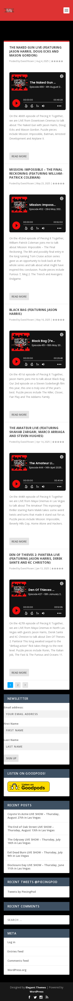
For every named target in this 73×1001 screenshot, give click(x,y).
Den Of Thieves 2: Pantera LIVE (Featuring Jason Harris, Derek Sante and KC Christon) (35, 559)
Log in (11, 942)
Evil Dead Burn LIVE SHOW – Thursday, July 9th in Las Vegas (35, 854)
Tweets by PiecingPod (21, 891)
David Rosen (27, 61)
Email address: (13, 707)
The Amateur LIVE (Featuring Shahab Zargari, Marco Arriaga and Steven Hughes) (37, 432)
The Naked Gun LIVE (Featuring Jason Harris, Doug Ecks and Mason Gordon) (35, 51)
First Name (11, 723)
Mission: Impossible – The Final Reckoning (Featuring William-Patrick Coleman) (36, 173)
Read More (19, 156)
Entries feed (15, 951)
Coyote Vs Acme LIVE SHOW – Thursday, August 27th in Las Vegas (33, 815)
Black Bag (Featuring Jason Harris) (33, 312)
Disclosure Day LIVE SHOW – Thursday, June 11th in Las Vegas (35, 866)
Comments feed (18, 960)
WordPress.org (16, 970)
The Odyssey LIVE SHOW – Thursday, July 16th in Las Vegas (34, 841)
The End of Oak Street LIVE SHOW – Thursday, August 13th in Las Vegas (30, 828)
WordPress (36, 991)
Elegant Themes (36, 987)
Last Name (11, 740)
